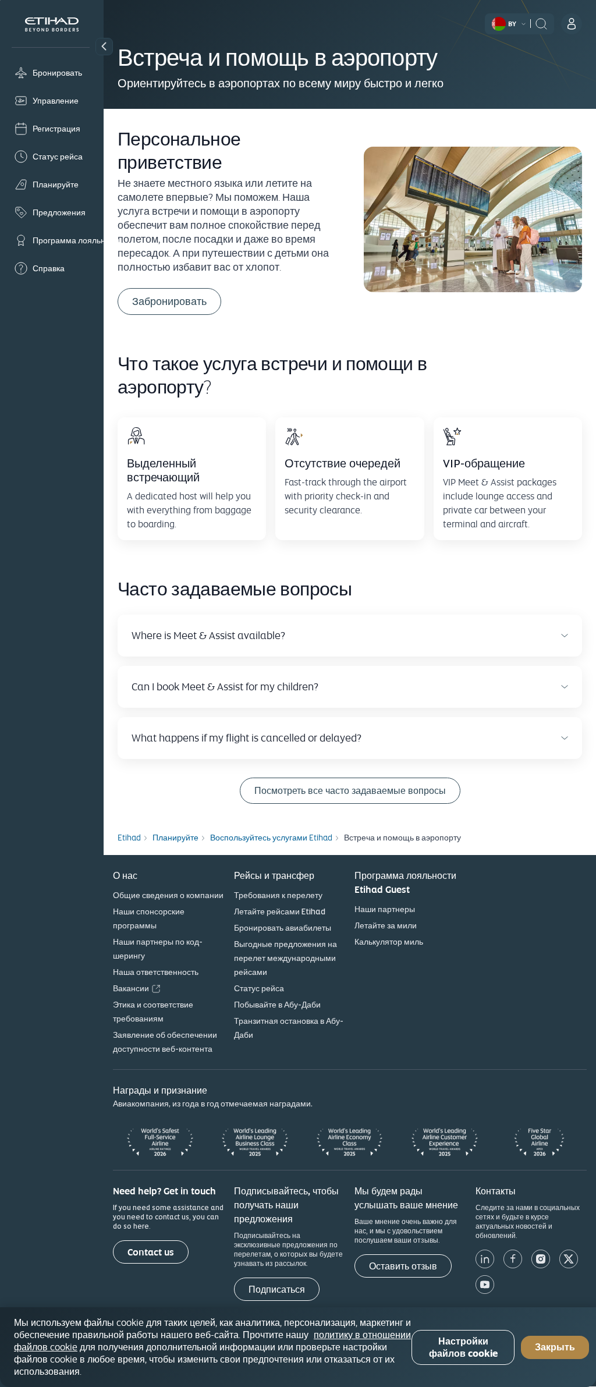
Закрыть (555, 1347)
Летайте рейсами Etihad (279, 911)
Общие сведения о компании (168, 895)
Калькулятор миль (388, 942)
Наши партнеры (384, 909)
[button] (104, 46)
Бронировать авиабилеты (282, 928)
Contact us (150, 1252)
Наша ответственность (155, 972)
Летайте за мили (385, 925)
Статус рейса (259, 988)
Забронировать (169, 301)
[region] (298, 1347)
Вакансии (131, 988)
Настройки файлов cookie (463, 1347)
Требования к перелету (278, 895)
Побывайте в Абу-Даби (277, 1004)
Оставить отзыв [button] (403, 1266)
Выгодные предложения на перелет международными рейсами (285, 958)
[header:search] (541, 23)
